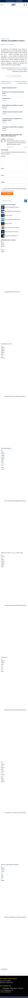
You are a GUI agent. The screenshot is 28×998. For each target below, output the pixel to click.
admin (12, 44)
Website (3, 182)
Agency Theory (8, 223)
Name (2, 168)
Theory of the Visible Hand (10, 235)
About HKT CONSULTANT (6, 982)
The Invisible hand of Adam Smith (12, 211)
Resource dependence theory (11, 207)
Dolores (9, 139)
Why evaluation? (6, 98)
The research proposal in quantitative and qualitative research (12, 119)
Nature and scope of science (11, 231)
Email (2, 175)
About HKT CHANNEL (5, 980)
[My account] (24, 4)
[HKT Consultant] (14, 4)
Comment (3, 156)
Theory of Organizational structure (12, 219)
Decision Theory (8, 215)
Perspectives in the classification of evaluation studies (13, 92)
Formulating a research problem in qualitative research (13, 127)
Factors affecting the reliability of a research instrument (12, 106)
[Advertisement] (14, 22)
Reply (25, 147)
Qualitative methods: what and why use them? (15, 709)
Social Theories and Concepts (11, 227)
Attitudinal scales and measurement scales (12, 111)
